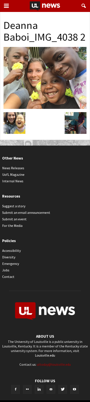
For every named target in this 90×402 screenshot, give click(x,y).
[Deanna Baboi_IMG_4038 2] (45, 107)
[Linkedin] (39, 389)
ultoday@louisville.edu (54, 364)
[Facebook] (15, 389)
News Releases (13, 168)
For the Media (12, 225)
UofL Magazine (13, 174)
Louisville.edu (45, 355)
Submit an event (14, 219)
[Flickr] (27, 389)
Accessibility (11, 250)
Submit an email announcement (26, 212)
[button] (84, 6)
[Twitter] (62, 389)
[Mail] (51, 389)
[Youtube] (74, 389)
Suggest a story (13, 206)
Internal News (12, 181)
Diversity (8, 257)
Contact (8, 276)
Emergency (10, 263)
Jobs (5, 270)
